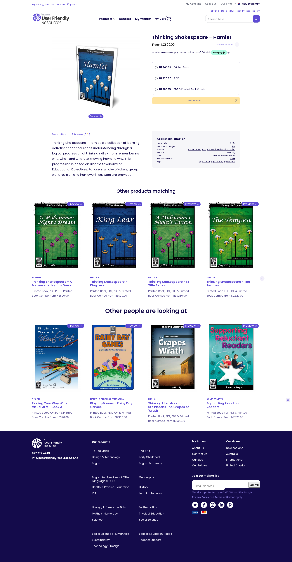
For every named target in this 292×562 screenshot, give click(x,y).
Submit (254, 485)
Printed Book (194, 149)
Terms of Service (225, 497)
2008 (232, 158)
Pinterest (230, 505)
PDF (204, 149)
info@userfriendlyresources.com (243, 11)
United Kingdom (236, 465)
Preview (94, 116)
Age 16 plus (229, 161)
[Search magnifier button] (256, 19)
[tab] (59, 134)
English (36, 277)
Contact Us (199, 454)
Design (36, 399)
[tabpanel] (96, 76)
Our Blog (197, 460)
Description (59, 134)
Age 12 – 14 (204, 161)
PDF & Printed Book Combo (221, 149)
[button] (228, 44)
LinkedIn (221, 505)
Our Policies (199, 465)
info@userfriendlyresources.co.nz (55, 458)
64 (233, 146)
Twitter (195, 505)
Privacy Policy (200, 497)
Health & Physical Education (107, 399)
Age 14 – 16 (216, 161)
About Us (198, 448)
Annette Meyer (215, 399)
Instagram (213, 505)
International (234, 460)
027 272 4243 (217, 11)
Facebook (204, 505)
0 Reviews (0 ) (80, 134)
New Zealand (234, 448)
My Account (200, 441)
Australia (232, 454)
